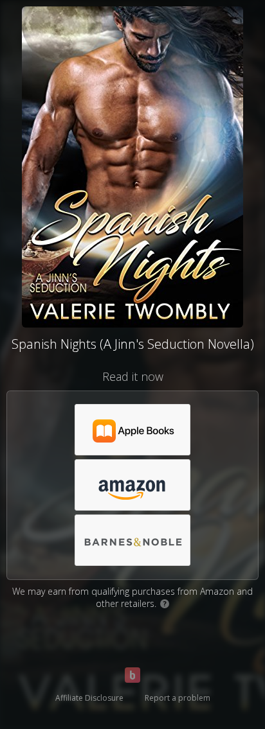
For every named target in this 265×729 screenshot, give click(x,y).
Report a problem (177, 697)
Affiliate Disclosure (89, 697)
